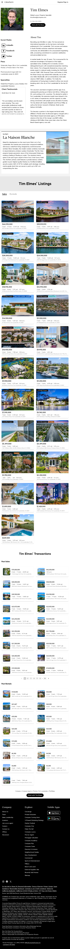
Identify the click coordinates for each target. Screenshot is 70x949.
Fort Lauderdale (43, 791)
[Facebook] (7, 881)
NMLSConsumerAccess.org (32, 942)
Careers (4, 826)
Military (27, 864)
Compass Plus (29, 843)
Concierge (28, 811)
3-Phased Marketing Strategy (34, 820)
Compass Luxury (30, 832)
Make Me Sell (29, 829)
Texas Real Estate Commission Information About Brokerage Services (21, 926)
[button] (2, 2)
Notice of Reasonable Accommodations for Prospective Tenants (20, 934)
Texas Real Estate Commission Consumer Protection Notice (19, 928)
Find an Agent (29, 835)
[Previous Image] (3, 211)
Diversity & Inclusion (31, 849)
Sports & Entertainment (32, 861)
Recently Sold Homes (31, 872)
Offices (4, 832)
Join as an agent (7, 823)
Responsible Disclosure (17, 889)
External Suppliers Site (32, 869)
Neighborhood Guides (32, 852)
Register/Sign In (63, 2)
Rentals (13, 194)
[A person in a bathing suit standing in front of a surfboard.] (57, 163)
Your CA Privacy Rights (49, 891)
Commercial (28, 858)
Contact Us (5, 829)
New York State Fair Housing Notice (12, 931)
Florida (35, 791)
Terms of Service (37, 886)
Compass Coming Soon (32, 817)
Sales (4, 194)
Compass (18, 791)
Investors (5, 820)
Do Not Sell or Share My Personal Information (16, 886)
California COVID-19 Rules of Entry (27, 891)
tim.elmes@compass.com (38, 17)
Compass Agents (27, 791)
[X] (11, 881)
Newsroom (5, 835)
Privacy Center (48, 886)
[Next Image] (31, 211)
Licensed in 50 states (9, 944)
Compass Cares (30, 846)
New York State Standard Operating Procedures (15, 933)
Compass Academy (31, 840)
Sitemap (27, 875)
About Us (5, 811)
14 (44, 678)
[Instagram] (4, 881)
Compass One (29, 826)
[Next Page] (48, 678)
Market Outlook (30, 823)
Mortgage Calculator (31, 838)
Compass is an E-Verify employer (35, 889)
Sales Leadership (7, 817)
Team (4, 814)
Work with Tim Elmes (38, 25)
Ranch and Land (30, 867)
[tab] (4, 194)
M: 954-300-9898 (35, 21)
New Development (31, 855)
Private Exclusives (30, 814)
